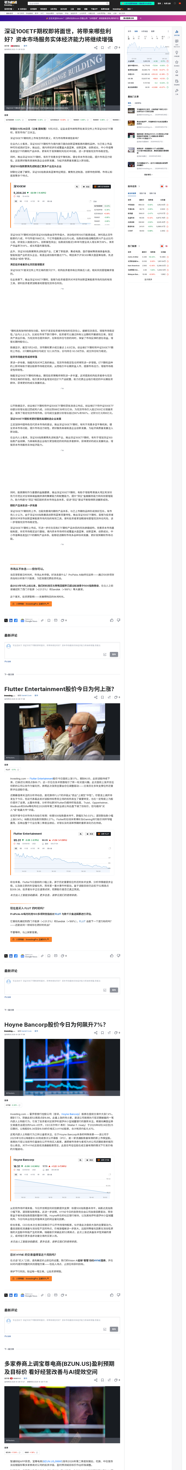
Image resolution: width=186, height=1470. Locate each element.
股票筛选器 (105, 9)
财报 (109, 13)
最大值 (49, 201)
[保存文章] (102, 47)
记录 (115, 13)
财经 (66, 13)
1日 (16, 201)
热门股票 (132, 246)
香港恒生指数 (133, 70)
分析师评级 (101, 13)
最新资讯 (9, 13)
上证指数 (131, 61)
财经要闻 (29, 13)
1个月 (26, 201)
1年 (38, 201)
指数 (136, 31)
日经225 (131, 74)
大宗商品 (144, 31)
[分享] (95, 47)
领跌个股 (152, 193)
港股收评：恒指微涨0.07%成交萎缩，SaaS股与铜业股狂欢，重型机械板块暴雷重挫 (153, 151)
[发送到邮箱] (55, 620)
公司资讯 (83, 13)
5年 (43, 201)
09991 (58, 1461)
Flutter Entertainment (41, 778)
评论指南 (7, 662)
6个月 (33, 201)
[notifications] (174, 3)
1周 (21, 201)
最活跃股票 (132, 193)
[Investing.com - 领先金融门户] (10, 3)
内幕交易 (91, 13)
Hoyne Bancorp (70, 1114)
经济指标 (59, 13)
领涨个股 (142, 193)
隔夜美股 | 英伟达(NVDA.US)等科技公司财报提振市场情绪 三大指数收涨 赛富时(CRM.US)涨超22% (152, 136)
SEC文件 (122, 13)
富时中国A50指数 (134, 66)
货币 (129, 31)
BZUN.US (48, 1461)
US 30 (130, 79)
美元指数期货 (133, 87)
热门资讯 (20, 13)
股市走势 (132, 186)
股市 (36, 13)
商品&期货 (50, 13)
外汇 (42, 13)
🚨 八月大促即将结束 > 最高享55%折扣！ (137, 3)
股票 (152, 31)
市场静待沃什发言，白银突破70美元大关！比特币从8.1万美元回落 (152, 110)
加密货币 (74, 13)
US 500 (131, 83)
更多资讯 (147, 175)
